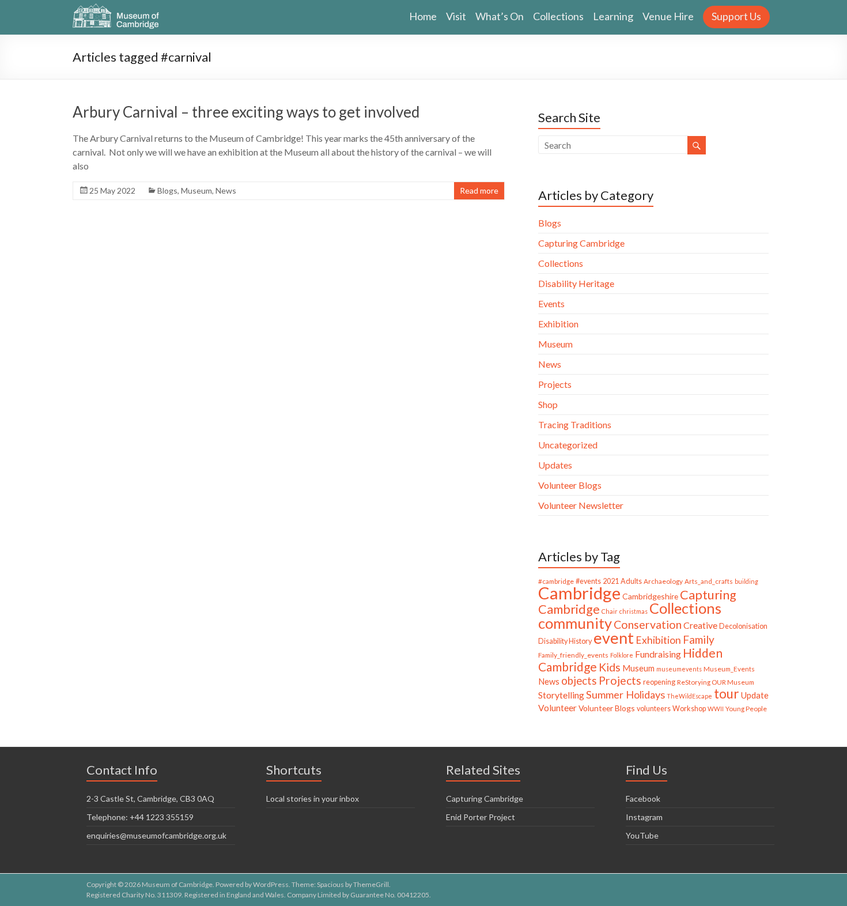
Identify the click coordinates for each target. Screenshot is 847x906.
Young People (746, 708)
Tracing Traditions (574, 424)
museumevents (679, 669)
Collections (558, 16)
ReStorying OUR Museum (715, 682)
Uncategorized (568, 444)
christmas (633, 611)
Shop (548, 404)
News (225, 190)
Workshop (689, 708)
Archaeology (663, 581)
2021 (611, 581)
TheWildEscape (689, 696)
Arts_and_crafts (709, 581)
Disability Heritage (576, 283)
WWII (716, 708)
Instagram (644, 817)
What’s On (499, 16)
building (746, 581)
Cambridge (579, 593)
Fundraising (658, 653)
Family (698, 639)
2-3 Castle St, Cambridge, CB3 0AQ (150, 798)
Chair (610, 611)
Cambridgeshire (650, 596)
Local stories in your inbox (312, 798)
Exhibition (558, 323)
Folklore (621, 655)
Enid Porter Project (480, 817)
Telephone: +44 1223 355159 (140, 817)
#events (588, 581)
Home (423, 16)
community (575, 623)
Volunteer (557, 708)
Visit (456, 16)
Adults (631, 581)
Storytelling (561, 694)
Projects (555, 384)
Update (755, 695)
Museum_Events (729, 669)
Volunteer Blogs (570, 485)
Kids (610, 667)
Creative (700, 625)
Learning (613, 16)
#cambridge (556, 581)
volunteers (654, 708)
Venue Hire (668, 16)
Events (551, 303)
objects (579, 680)
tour (726, 693)
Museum (196, 190)
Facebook (643, 798)
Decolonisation (743, 626)
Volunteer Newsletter (580, 505)
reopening (659, 682)
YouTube (642, 835)
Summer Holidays (625, 694)
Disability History (565, 641)
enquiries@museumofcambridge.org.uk (156, 835)
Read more (479, 190)
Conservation (648, 624)
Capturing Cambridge (581, 242)
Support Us (736, 16)
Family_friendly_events (573, 655)
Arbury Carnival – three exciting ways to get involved (246, 112)
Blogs (167, 190)
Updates (555, 464)
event (613, 637)
